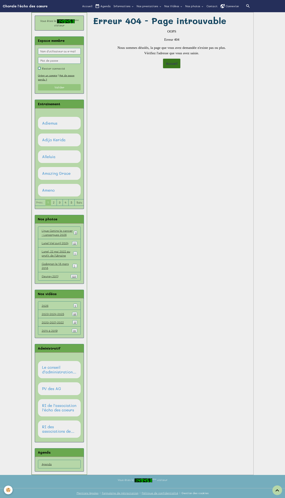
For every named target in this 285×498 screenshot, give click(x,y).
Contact (212, 6)
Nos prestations (148, 6)
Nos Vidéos (172, 6)
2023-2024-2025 (59, 314)
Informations (122, 6)
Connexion (232, 6)
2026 (59, 306)
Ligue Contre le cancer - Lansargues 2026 (59, 233)
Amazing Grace (56, 173)
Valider (59, 87)
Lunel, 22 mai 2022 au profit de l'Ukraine (59, 253)
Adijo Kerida (54, 140)
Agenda (105, 6)
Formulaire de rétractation (120, 493)
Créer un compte (47, 75)
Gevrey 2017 (59, 276)
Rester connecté (53, 68)
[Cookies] (8, 490)
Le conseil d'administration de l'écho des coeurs (57, 369)
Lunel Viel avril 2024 (59, 243)
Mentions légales (87, 493)
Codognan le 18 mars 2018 (59, 266)
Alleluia (48, 156)
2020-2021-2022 (59, 322)
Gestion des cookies (195, 493)
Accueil (87, 6)
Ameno (48, 190)
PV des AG (51, 388)
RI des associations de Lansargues (56, 429)
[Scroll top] (277, 490)
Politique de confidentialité (160, 493)
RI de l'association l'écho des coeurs (59, 407)
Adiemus (49, 123)
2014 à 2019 (59, 331)
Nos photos (193, 6)
